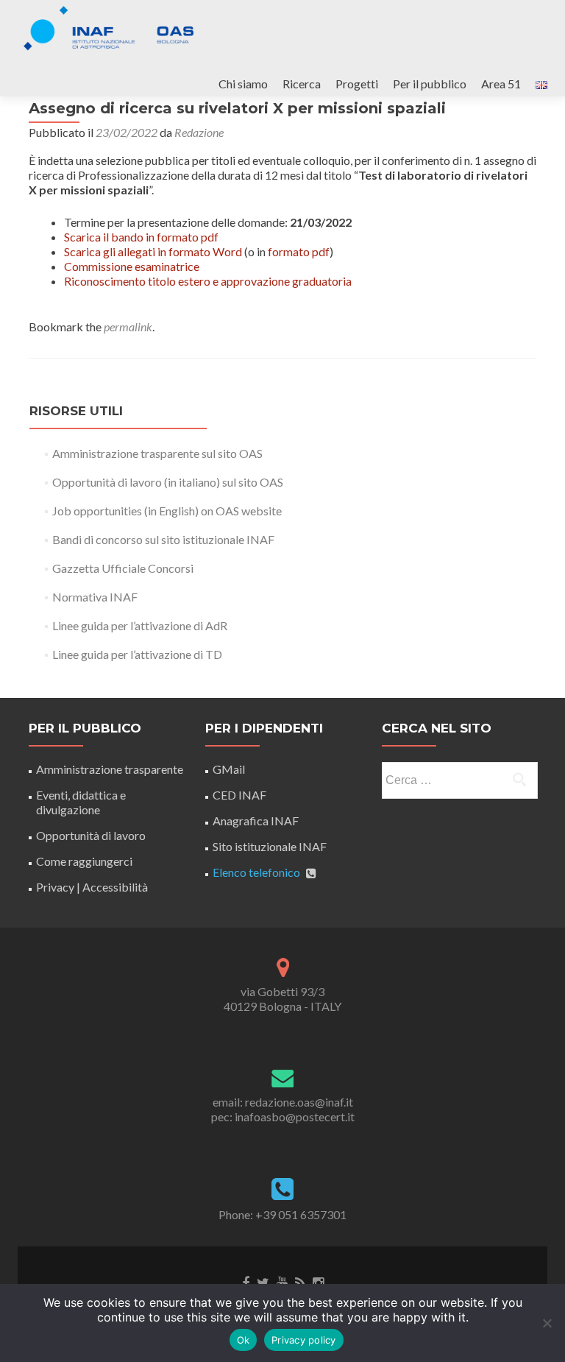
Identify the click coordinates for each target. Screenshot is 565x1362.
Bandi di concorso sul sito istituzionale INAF (163, 539)
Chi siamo (243, 84)
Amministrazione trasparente (109, 769)
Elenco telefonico (256, 872)
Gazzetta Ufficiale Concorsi (122, 568)
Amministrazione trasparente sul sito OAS (157, 453)
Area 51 (501, 84)
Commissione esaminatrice (131, 266)
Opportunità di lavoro (91, 835)
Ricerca (301, 84)
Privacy (55, 887)
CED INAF (239, 795)
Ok (243, 1340)
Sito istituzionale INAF (270, 846)
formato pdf (299, 251)
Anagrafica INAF (256, 821)
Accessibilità (115, 887)
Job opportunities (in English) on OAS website (167, 511)
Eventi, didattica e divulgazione (81, 802)
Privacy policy (303, 1340)
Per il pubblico (429, 84)
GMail (229, 769)
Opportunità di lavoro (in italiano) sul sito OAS (167, 482)
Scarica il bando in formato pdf (141, 237)
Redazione (199, 132)
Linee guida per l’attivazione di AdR (139, 625)
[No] (546, 1323)
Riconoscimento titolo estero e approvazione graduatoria (208, 281)
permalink (128, 327)
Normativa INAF (95, 597)
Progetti (356, 84)
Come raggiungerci (84, 861)
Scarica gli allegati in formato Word (153, 251)
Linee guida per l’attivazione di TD (137, 654)
